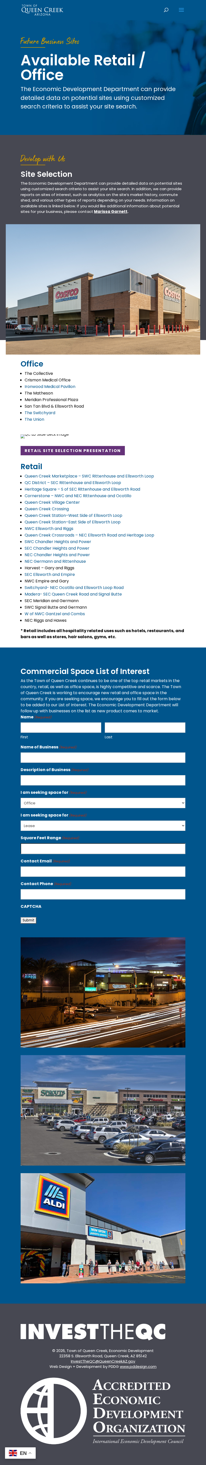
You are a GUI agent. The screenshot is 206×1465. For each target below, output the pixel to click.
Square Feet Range (50, 838)
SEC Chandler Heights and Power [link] (57, 548)
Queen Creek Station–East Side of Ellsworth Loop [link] (73, 522)
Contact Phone (46, 884)
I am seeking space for (54, 792)
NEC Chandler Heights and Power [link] (57, 555)
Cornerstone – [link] (78, 496)
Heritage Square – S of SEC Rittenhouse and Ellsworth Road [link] (83, 489)
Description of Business (55, 770)
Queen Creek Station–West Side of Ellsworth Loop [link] (73, 515)
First (24, 737)
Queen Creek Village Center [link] (52, 502)
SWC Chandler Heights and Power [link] (58, 542)
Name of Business (49, 747)
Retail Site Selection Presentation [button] (73, 451)
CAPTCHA (31, 906)
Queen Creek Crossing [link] (47, 509)
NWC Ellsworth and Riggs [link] (49, 528)
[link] (42, 9)
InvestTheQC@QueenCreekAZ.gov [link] (103, 1361)
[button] (181, 13)
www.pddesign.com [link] (138, 1366)
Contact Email (45, 861)
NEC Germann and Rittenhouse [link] (55, 561)
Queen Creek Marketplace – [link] (89, 476)
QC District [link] (73, 483)
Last (109, 737)
